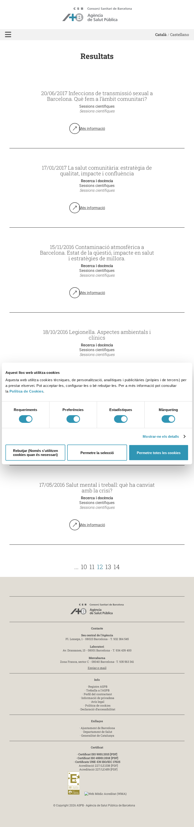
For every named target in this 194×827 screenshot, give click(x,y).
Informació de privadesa (97, 698)
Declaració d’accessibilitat (97, 709)
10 (84, 567)
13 (108, 567)
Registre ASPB (97, 686)
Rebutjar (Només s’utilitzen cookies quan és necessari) (35, 453)
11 (92, 567)
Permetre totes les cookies (159, 453)
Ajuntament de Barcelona (98, 728)
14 (117, 567)
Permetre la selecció (97, 453)
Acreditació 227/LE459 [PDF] (98, 769)
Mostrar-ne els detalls (161, 436)
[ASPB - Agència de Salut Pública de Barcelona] (97, 610)
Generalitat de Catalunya (97, 735)
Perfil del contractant (98, 694)
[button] (8, 35)
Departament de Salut (97, 732)
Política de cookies (97, 705)
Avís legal (97, 701)
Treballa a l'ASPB (98, 690)
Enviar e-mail (97, 668)
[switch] (73, 419)
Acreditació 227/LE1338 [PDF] (98, 765)
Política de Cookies (26, 391)
